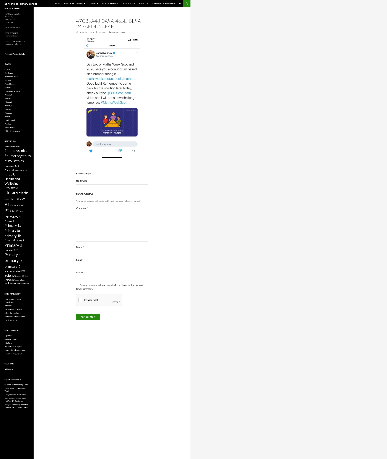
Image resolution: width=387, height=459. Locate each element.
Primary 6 (8, 113)
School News (10, 127)
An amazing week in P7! (122, 32)
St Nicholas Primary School (21, 3)
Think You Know (11, 320)
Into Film (8, 306)
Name (80, 247)
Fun (14, 174)
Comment (82, 208)
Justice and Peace (11, 76)
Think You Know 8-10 (13, 354)
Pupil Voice (128, 4)
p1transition (22, 205)
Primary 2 (8, 98)
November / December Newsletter (166, 4)
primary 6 (13, 266)
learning (14, 188)
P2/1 (13, 211)
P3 (17, 211)
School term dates (12, 313)
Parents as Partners (12, 91)
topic (7, 283)
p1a (11, 205)
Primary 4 (8, 106)
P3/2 (22, 211)
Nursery (8, 80)
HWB (7, 187)
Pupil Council (10, 120)
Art (17, 166)
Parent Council (10, 84)
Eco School (9, 73)
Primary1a (12, 230)
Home (57, 4)
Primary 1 (8, 95)
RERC (22, 271)
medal (7, 199)
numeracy (17, 198)
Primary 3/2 (11, 250)
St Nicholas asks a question (15, 316)
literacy (11, 192)
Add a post (9, 369)
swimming (10, 279)
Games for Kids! (11, 339)
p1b (15, 205)
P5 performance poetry (18, 385)
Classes (92, 4)
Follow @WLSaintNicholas (15, 54)
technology (20, 280)
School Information (73, 4)
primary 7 (9, 271)
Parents (142, 4)
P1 (7, 204)
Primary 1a (13, 225)
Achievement (9, 167)
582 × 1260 (102, 32)
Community (10, 170)
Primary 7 (8, 116)
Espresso (8, 335)
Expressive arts (22, 170)
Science (10, 275)
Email (79, 259)
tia (6, 385)
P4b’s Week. (21, 394)
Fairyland (8, 175)
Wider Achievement (110, 4)
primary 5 (13, 260)
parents (8, 87)
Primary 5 (8, 109)
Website (80, 272)
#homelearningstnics (12, 147)
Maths (23, 192)
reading (17, 271)
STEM (26, 276)
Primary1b (9, 240)
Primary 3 (8, 102)
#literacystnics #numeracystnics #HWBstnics (18, 155)
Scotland (19, 276)
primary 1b (13, 236)
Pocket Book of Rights (13, 309)
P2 (7, 210)
